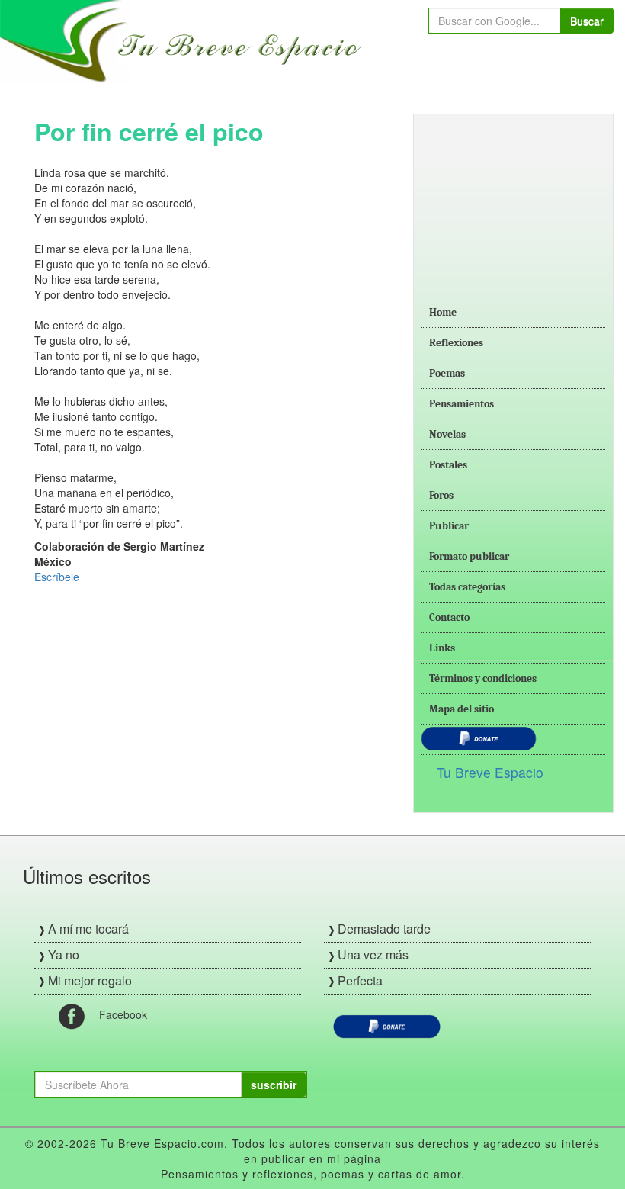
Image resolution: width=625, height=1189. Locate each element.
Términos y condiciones (483, 678)
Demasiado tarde (384, 928)
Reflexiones (456, 342)
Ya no (63, 954)
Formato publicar (469, 556)
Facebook (123, 1014)
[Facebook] (71, 1015)
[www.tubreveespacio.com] (185, 39)
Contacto (449, 617)
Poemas (447, 373)
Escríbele (56, 576)
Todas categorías (467, 586)
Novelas (447, 434)
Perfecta (360, 980)
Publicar (449, 525)
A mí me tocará (88, 928)
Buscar (587, 20)
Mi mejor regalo (90, 980)
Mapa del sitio (461, 708)
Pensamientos (461, 403)
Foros (441, 495)
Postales (448, 464)
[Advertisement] (513, 198)
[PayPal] (387, 1025)
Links (442, 647)
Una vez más (373, 954)
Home (443, 312)
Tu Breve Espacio (490, 772)
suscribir (273, 1084)
